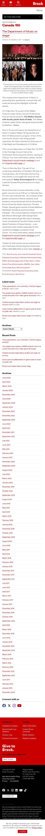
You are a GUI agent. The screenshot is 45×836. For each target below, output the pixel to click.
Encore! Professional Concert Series (22, 271)
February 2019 (7, 520)
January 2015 (7, 642)
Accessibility (14, 781)
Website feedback (29, 738)
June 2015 (6, 638)
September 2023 (8, 403)
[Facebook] (4, 705)
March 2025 (7, 386)
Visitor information (29, 726)
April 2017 (6, 591)
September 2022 (8, 420)
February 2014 (7, 659)
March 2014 (6, 654)
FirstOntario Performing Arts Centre (30, 257)
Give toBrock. (8, 748)
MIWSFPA (27, 264)
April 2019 (6, 512)
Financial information (10, 738)
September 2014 (8, 650)
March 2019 (6, 516)
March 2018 (6, 558)
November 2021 (8, 432)
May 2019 (6, 508)
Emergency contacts (10, 726)
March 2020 (7, 478)
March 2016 (6, 629)
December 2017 (8, 570)
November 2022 (8, 415)
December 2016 (8, 608)
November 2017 (8, 575)
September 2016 (8, 621)
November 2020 (8, 461)
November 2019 (8, 487)
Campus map (7, 735)
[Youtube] (19, 705)
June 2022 (6, 424)
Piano (32, 264)
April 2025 (6, 382)
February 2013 (7, 667)
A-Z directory (8, 796)
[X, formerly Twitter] (9, 705)
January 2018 (7, 566)
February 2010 (7, 684)
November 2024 (8, 394)
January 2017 (7, 604)
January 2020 (7, 482)
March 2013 (6, 663)
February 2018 (7, 562)
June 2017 (6, 587)
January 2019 (7, 524)
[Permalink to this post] (22, 80)
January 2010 (7, 688)
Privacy (5, 781)
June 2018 (6, 545)
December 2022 (8, 411)
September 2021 (8, 436)
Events (36, 271)
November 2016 (8, 612)
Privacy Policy (37, 828)
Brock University (12, 254)
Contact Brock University (28, 730)
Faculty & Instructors (8, 274)
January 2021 (7, 457)
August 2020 (7, 470)
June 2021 (6, 445)
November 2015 (8, 633)
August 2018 (7, 541)
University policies (8, 779)
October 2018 (7, 533)
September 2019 (8, 495)
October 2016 (7, 617)
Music (40, 10)
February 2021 (7, 453)
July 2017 (5, 583)
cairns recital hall (23, 254)
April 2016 (6, 625)
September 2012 (8, 675)
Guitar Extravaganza (14, 261)
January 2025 (7, 390)
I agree (22, 831)
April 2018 (6, 554)
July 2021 (5, 440)
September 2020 (8, 466)
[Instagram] (14, 705)
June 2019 (6, 503)
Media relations (28, 735)
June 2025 (6, 378)
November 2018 (8, 529)
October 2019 (7, 491)
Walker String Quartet (23, 267)
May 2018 (6, 550)
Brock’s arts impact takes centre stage (16, 316)
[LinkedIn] (16, 790)
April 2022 (6, 428)
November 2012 (8, 671)
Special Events (20, 274)
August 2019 (7, 499)
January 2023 (7, 407)
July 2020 (6, 474)
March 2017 (6, 596)
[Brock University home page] (38, 3)
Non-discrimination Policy (11, 776)
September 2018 (8, 537)
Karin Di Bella (25, 261)
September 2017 (8, 579)
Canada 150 (32, 254)
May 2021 (6, 449)
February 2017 (7, 600)
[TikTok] (25, 790)
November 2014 (8, 646)
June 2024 (6, 399)
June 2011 (6, 679)
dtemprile (27, 39)
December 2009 (8, 692)
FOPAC (4, 261)
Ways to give (8, 759)
